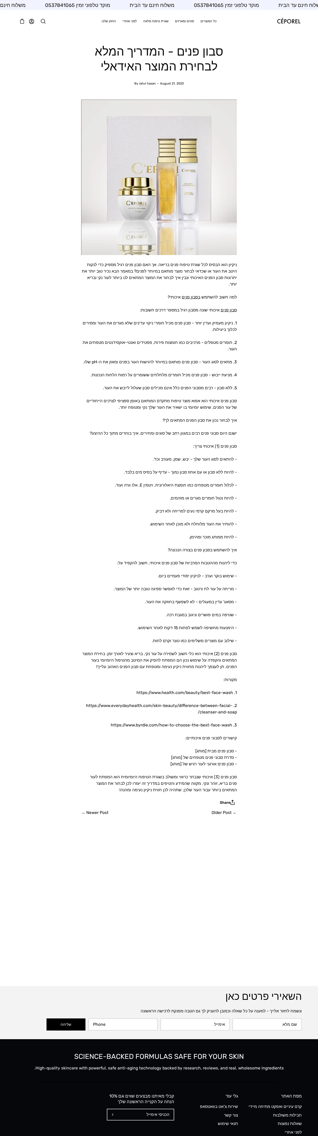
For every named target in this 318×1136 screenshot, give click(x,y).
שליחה (66, 1024)
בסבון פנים (191, 297)
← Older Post (224, 812)
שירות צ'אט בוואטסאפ (219, 1106)
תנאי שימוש (228, 1123)
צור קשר (231, 1114)
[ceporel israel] (289, 21)
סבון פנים (229, 310)
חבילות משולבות (287, 1114)
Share (225, 802)
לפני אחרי (293, 1132)
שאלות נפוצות (290, 1123)
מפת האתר (291, 1096)
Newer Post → (95, 812)
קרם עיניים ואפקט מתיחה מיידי (275, 1106)
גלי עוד (232, 1096)
